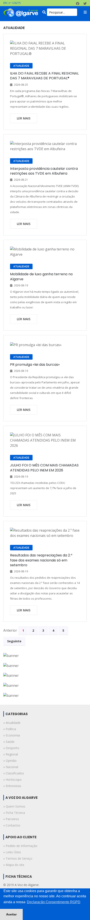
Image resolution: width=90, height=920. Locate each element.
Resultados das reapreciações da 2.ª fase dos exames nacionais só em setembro (41, 560)
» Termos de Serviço (17, 858)
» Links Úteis (12, 852)
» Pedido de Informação (20, 846)
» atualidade (12, 723)
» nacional (10, 767)
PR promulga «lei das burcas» (35, 364)
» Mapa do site (13, 865)
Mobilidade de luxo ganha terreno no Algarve (41, 276)
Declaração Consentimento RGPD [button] (53, 902)
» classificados (13, 773)
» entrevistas (12, 786)
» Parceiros (11, 819)
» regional (10, 754)
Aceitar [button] (11, 914)
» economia (11, 735)
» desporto (11, 748)
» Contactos (11, 825)
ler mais (23, 118)
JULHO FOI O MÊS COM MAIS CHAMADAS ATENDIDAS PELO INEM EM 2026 (44, 468)
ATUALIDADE (21, 66)
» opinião (10, 760)
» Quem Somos (14, 806)
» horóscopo (12, 779)
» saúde (8, 742)
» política (9, 729)
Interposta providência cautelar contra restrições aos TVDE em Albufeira (44, 171)
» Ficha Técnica (14, 813)
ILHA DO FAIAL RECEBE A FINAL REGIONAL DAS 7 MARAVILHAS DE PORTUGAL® (44, 76)
